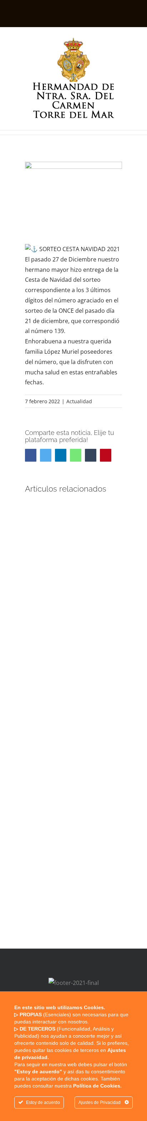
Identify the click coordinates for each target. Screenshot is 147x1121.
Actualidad (79, 401)
